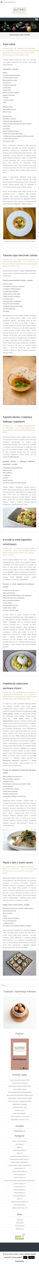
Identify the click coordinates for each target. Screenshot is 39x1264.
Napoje (19, 1198)
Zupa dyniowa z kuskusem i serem (20, 1119)
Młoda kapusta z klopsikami (20, 1104)
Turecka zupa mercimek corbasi (20, 255)
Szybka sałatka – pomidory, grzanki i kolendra (20, 1098)
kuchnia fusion (10, 552)
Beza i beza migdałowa (20, 1113)
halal (31, 694)
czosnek (26, 50)
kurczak (17, 552)
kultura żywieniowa (20, 696)
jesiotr (33, 50)
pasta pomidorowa (33, 264)
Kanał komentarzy (19, 1226)
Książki (18, 1153)
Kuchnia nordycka (18, 1183)
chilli (22, 50)
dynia (28, 869)
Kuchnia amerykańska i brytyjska (18, 1156)
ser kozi (26, 871)
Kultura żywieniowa (17, 694)
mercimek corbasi (23, 264)
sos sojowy (16, 55)
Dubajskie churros (20, 1110)
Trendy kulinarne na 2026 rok (19, 1083)
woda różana (27, 699)
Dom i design (19, 1144)
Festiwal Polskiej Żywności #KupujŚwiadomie (20, 1092)
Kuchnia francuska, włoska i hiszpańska (18, 1165)
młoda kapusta (31, 430)
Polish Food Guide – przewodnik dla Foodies (19, 1101)
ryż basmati (10, 555)
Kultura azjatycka (18, 1192)
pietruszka (5, 55)
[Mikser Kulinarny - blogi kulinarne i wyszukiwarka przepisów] (19, 1236)
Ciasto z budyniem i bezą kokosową (20, 1116)
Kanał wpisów (19, 1222)
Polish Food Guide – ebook (20, 1107)
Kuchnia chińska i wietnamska (19, 1162)
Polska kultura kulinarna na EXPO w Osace (20, 1086)
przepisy (10, 55)
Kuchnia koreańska (19, 1177)
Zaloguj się (20, 1219)
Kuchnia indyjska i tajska (18, 1171)
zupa (21, 55)
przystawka (21, 871)
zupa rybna (25, 55)
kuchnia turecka (14, 264)
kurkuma (22, 552)
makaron (28, 696)
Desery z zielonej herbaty (18, 1141)
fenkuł (35, 261)
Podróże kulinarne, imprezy (18, 1202)
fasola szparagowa (24, 550)
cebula (23, 428)
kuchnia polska (16, 52)
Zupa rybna (9, 44)
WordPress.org (20, 1229)
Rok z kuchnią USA (19, 1204)
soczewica (13, 266)
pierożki (32, 52)
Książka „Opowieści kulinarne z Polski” (20, 1080)
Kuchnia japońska (18, 1174)
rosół (8, 266)
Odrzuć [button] (31, 1257)
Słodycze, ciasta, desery (18, 1208)
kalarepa (27, 428)
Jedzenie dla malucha (18, 1150)
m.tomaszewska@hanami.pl (8, 2)
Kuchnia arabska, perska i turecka (12, 261)
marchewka (27, 52)
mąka (21, 52)
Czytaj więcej (19, 1261)
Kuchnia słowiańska (19, 1189)
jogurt (31, 550)
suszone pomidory (18, 699)
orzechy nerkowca (29, 552)
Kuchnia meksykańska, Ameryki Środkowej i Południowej (19, 1180)
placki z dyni (9, 871)
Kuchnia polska (9, 50)
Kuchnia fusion (7, 550)
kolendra (9, 52)
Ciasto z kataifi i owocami (19, 1089)
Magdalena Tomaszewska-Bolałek (27, 48)
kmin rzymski (6, 264)
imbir (30, 50)
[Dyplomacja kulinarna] (19, 1012)
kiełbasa (9, 430)
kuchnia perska (11, 696)
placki (4, 871)
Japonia (19, 1147)
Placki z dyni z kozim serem (18, 862)
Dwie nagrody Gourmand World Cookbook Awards (20, 1095)
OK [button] (25, 1257)
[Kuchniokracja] (19, 11)
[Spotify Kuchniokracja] (19, 1054)
